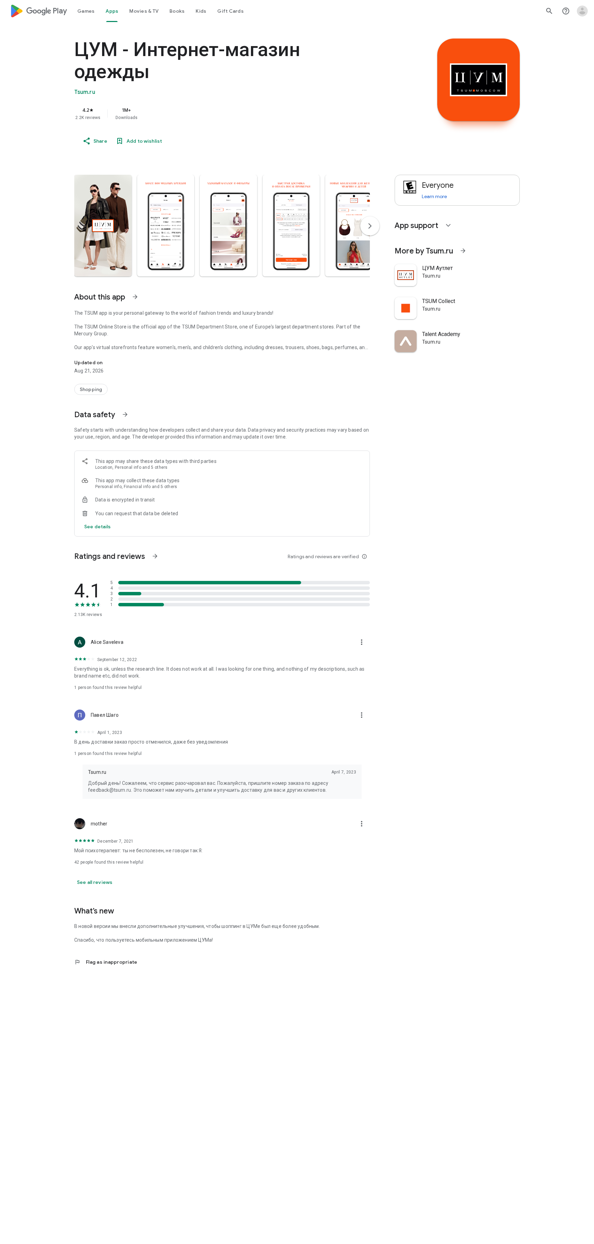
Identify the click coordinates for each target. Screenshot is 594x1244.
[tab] (86, 11)
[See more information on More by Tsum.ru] (463, 250)
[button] (103, 226)
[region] (211, 113)
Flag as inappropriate (105, 962)
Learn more (434, 196)
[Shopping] (91, 389)
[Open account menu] (582, 11)
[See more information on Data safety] (125, 414)
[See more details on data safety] (97, 526)
